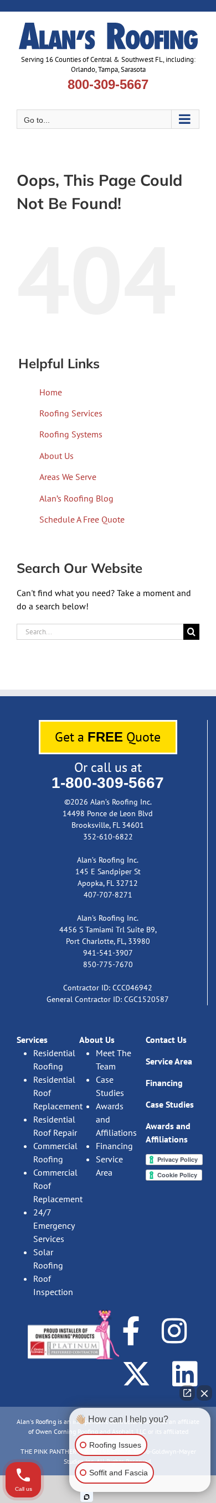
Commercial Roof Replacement (55, 1185)
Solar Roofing (48, 1258)
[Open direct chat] (187, 1393)
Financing (114, 1145)
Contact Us (166, 1039)
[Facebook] (131, 1330)
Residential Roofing (54, 1059)
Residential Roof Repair (55, 1126)
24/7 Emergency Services (53, 1225)
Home (50, 392)
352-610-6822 (108, 837)
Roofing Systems (70, 434)
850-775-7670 (108, 964)
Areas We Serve (67, 476)
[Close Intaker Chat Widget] (204, 1393)
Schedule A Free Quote (82, 519)
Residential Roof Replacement (55, 1092)
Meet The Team (113, 1059)
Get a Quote (108, 736)
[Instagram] (174, 1330)
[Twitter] (136, 1373)
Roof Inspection (53, 1285)
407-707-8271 (108, 895)
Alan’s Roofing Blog (76, 498)
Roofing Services (70, 413)
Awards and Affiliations (116, 1119)
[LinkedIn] (185, 1373)
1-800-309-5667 (108, 783)
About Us (56, 455)
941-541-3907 (108, 953)
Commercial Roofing (55, 1152)
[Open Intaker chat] (86, 1497)
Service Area (109, 1166)
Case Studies (110, 1086)
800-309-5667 (108, 84)
